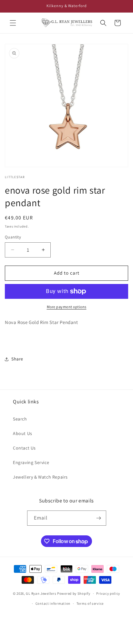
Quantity (13, 237)
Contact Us (24, 448)
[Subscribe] (99, 518)
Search (20, 419)
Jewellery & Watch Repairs (40, 477)
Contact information (53, 603)
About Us (22, 433)
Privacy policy (108, 593)
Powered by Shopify (73, 593)
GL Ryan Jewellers (41, 593)
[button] (13, 23)
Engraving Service (31, 462)
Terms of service (90, 603)
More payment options (67, 306)
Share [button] (17, 359)
